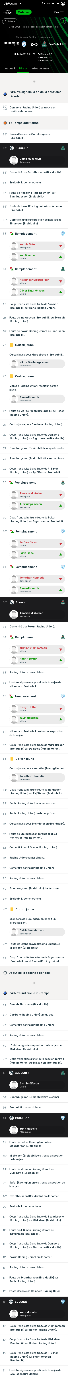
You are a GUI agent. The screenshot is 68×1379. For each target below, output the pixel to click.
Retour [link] (11, 21)
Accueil (10, 68)
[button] (58, 12)
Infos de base (40, 68)
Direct (23, 68)
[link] (24, 12)
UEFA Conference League (8, 12)
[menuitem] (33, 12)
